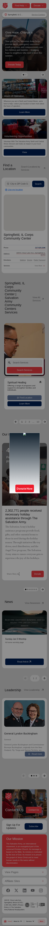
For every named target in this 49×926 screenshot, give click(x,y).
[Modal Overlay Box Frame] (24, 463)
